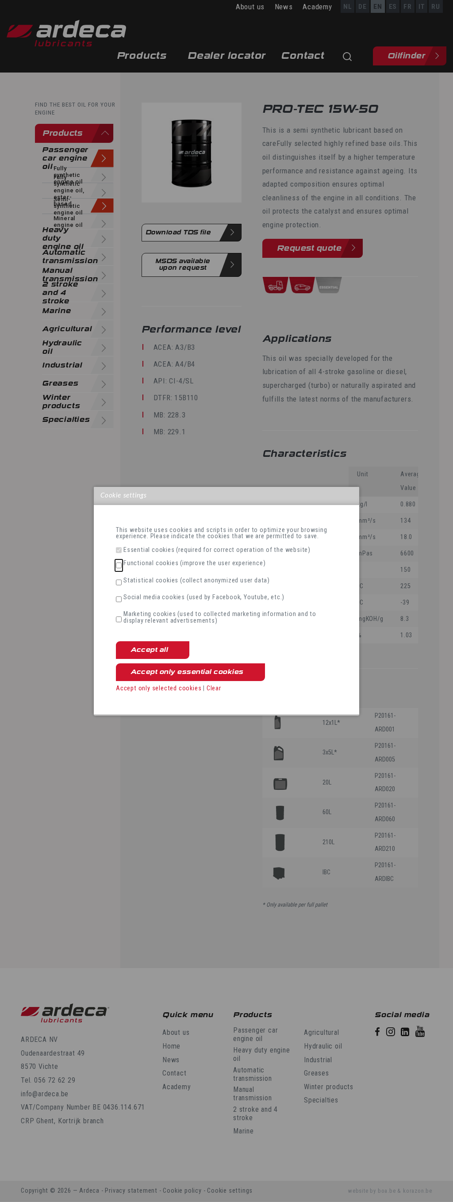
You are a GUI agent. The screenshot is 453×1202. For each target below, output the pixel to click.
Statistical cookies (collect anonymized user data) (196, 581)
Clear (214, 688)
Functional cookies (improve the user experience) (194, 563)
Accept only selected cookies (158, 688)
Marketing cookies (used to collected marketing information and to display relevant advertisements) (219, 617)
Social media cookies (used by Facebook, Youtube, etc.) (203, 597)
